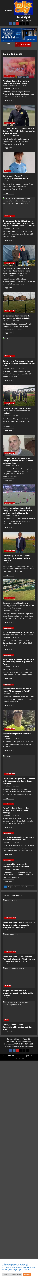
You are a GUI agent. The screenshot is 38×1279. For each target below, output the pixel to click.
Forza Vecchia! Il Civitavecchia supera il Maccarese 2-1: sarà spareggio (16, 810)
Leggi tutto (9, 100)
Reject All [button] (6, 1274)
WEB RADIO (25, 44)
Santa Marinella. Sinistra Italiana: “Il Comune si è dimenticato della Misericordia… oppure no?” (19, 925)
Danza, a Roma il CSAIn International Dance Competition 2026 (17, 1027)
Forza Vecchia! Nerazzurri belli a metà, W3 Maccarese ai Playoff (17, 689)
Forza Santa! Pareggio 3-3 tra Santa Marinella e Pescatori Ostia (18, 838)
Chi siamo (17, 1039)
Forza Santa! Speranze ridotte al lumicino (19, 720)
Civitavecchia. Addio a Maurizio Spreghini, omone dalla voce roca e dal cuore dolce (19, 445)
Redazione (7, 88)
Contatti (10, 1039)
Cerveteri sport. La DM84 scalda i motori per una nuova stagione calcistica (19, 542)
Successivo (29, 887)
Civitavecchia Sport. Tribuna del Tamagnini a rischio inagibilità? (19, 302)
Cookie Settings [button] (16, 1274)
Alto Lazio (8, 171)
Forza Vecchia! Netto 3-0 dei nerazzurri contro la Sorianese (16, 865)
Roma (6, 1019)
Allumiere (8, 985)
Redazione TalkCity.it (9, 276)
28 (22, 887)
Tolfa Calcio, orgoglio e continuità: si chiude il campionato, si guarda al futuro (18, 661)
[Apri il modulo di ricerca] (12, 44)
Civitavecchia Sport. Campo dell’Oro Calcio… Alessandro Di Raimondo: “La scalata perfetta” (19, 115)
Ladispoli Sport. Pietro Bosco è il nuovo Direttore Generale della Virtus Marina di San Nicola (19, 255)
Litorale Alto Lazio (10, 917)
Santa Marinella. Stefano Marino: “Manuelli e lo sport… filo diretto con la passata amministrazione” (19, 959)
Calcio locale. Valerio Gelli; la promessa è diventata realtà (19, 162)
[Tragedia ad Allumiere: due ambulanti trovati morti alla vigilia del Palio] (19, 977)
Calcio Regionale (10, 76)
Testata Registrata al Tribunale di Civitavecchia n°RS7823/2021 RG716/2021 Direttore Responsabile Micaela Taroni (18, 1043)
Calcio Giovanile (10, 263)
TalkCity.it (23, 17)
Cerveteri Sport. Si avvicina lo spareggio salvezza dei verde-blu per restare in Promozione (19, 589)
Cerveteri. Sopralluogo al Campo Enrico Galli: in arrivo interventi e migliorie (19, 395)
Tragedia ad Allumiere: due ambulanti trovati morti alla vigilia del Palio (18, 993)
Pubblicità (26, 1039)
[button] (9, 44)
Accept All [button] (27, 1274)
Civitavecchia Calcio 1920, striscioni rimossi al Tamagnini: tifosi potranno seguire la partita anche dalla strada (19, 207)
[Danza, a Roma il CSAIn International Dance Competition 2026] (19, 1011)
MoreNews (31, 1056)
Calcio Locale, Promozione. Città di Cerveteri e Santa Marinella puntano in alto (19, 347)
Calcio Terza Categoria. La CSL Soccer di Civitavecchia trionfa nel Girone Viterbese (19, 765)
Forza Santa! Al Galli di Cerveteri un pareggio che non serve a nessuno (18, 633)
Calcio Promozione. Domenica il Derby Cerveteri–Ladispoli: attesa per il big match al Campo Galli (19, 495)
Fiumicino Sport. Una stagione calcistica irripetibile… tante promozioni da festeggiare (19, 67)
